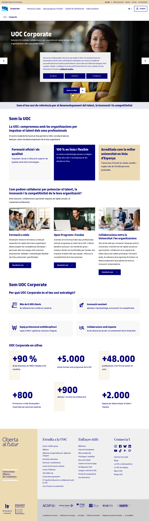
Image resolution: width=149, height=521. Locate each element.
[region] (75, 67)
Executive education (50, 459)
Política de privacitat (93, 515)
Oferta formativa (118, 2)
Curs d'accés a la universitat (53, 486)
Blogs (116, 460)
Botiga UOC (118, 474)
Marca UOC (118, 471)
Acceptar (53, 76)
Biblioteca (82, 446)
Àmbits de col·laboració (74, 9)
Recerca (128, 2)
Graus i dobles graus (50, 446)
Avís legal (81, 515)
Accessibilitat (129, 515)
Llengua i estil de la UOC (87, 470)
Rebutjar (75, 76)
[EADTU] (123, 505)
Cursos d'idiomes (49, 469)
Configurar (97, 76)
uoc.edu (107, 2)
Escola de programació (51, 476)
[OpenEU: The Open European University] (20, 508)
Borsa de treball (84, 460)
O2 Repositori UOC (85, 467)
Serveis (134, 2)
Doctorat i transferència (52, 462)
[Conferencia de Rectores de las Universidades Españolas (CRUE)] (81, 505)
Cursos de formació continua (53, 466)
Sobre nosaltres (92, 9)
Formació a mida (34, 9)
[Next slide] (145, 61)
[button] (72, 95)
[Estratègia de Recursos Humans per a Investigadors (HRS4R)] (7, 509)
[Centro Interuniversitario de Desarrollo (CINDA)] (94, 505)
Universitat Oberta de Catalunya (12, 2)
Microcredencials (84, 453)
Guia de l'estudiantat (86, 449)
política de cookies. (67, 69)
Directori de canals (121, 457)
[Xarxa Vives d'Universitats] (66, 505)
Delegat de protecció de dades (112, 515)
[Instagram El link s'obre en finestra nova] (115, 446)
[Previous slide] (3, 61)
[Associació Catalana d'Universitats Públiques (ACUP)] (49, 505)
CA (129, 9)
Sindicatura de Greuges (67, 515)
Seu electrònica (84, 477)
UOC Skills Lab (48, 473)
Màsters (46, 449)
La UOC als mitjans (121, 467)
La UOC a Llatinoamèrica (123, 464)
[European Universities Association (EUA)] (108, 505)
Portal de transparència (87, 474)
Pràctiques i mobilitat (86, 456)
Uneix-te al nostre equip (87, 463)
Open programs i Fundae (53, 9)
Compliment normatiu (50, 515)
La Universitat (142, 2)
